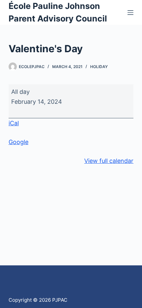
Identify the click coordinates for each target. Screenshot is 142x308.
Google (18, 141)
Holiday (99, 66)
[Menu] (130, 13)
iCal (14, 123)
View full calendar (108, 160)
